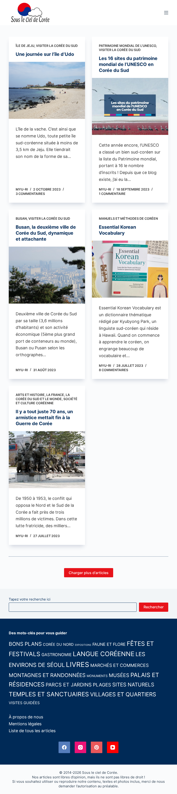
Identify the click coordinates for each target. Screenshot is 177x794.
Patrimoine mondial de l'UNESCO (127, 46)
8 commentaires (113, 370)
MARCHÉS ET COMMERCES (119, 665)
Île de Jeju (25, 46)
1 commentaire (112, 194)
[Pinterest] (96, 747)
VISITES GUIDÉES (24, 702)
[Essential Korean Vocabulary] (130, 269)
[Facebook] (64, 747)
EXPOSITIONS (83, 644)
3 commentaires (30, 194)
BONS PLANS (25, 644)
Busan (21, 218)
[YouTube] (112, 747)
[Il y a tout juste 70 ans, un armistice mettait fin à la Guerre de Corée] (47, 459)
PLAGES (102, 685)
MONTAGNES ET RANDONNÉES (47, 675)
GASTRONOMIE (56, 654)
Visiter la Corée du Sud (57, 46)
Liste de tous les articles (32, 730)
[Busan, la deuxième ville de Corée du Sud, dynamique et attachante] (47, 275)
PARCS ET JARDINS (69, 685)
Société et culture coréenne (46, 401)
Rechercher (154, 607)
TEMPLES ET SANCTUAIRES (49, 694)
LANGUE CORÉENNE (103, 654)
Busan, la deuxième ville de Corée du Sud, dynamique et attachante (46, 233)
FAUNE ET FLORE (109, 644)
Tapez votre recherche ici (29, 599)
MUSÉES (119, 675)
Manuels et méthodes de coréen (128, 218)
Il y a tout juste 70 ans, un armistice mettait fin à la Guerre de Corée (44, 417)
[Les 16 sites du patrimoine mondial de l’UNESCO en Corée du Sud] (130, 106)
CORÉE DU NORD (58, 644)
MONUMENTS (97, 676)
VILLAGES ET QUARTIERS (123, 694)
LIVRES (77, 664)
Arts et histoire (30, 395)
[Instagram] (80, 747)
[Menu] (166, 13)
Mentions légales (25, 723)
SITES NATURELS (133, 684)
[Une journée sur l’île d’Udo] (47, 90)
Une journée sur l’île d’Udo (45, 54)
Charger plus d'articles (89, 572)
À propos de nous (26, 716)
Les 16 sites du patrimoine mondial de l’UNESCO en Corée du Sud (128, 64)
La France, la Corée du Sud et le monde (43, 397)
